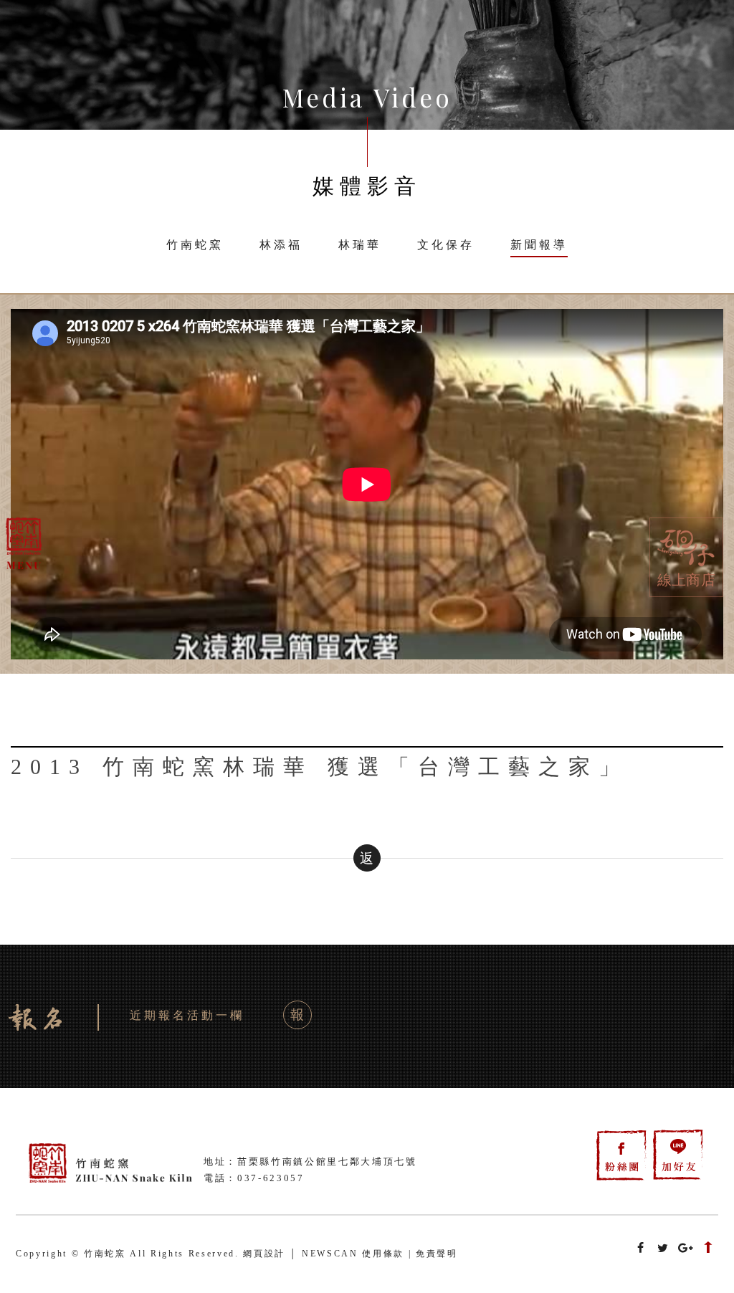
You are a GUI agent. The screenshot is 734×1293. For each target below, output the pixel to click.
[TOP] (708, 1249)
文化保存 (446, 245)
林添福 (280, 245)
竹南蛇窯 (195, 245)
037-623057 (271, 1178)
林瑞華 (359, 245)
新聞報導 (539, 245)
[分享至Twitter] (663, 1248)
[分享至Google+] (686, 1248)
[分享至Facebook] (641, 1248)
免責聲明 (437, 1254)
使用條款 (383, 1254)
